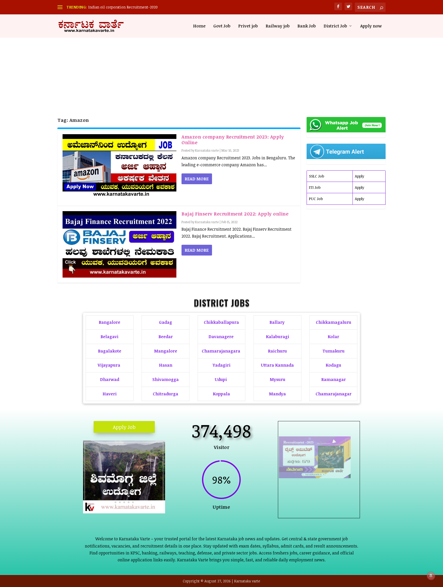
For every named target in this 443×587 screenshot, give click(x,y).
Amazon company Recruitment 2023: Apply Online (233, 139)
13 (138, 495)
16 (151, 495)
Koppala (221, 394)
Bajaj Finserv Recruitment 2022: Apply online (235, 214)
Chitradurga (165, 394)
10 (125, 495)
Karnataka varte (207, 150)
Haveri (110, 394)
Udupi (221, 379)
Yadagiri (221, 365)
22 (128, 502)
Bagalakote (109, 351)
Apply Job (124, 427)
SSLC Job (316, 176)
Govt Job (221, 26)
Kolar (333, 336)
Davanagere (221, 336)
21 (124, 502)
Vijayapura (109, 365)
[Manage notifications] (431, 576)
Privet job (248, 26)
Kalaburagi (277, 336)
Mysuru (277, 379)
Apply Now (318, 504)
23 (133, 502)
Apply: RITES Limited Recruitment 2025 (319, 484)
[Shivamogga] (124, 512)
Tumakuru (334, 351)
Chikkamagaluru (333, 322)
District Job (335, 26)
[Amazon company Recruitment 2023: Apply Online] (119, 167)
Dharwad (109, 379)
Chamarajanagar (333, 394)
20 (120, 502)
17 (155, 495)
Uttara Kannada (277, 365)
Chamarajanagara (221, 351)
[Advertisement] (221, 68)
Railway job (278, 26)
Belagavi (109, 336)
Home (199, 26)
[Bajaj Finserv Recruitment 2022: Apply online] (119, 244)
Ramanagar (333, 379)
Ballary (277, 322)
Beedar (165, 336)
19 (115, 502)
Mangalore (165, 351)
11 (129, 495)
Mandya (277, 394)
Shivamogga (165, 379)
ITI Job (314, 187)
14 (142, 495)
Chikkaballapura (221, 322)
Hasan (165, 365)
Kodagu (333, 365)
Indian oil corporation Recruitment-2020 (123, 7)
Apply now (371, 26)
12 (134, 495)
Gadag (165, 322)
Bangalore (109, 322)
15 (147, 495)
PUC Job (316, 198)
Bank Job (306, 26)
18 (160, 495)
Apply (359, 176)
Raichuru (277, 351)
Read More (197, 179)
